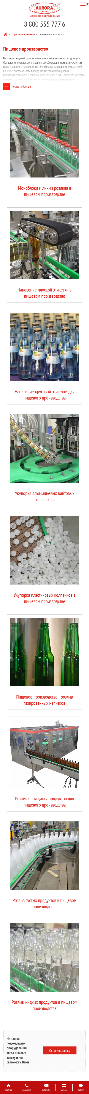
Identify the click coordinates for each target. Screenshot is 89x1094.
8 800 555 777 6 (44, 24)
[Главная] (5, 34)
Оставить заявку (59, 1050)
